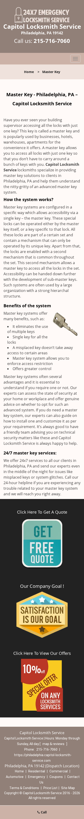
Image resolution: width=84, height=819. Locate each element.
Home (29, 72)
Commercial (58, 771)
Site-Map (68, 788)
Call (43, 812)
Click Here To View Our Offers (42, 653)
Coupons (56, 777)
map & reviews (53, 744)
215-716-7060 (52, 41)
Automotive (15, 777)
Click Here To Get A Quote (42, 512)
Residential (36, 771)
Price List (50, 788)
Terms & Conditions (24, 788)
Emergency (36, 777)
